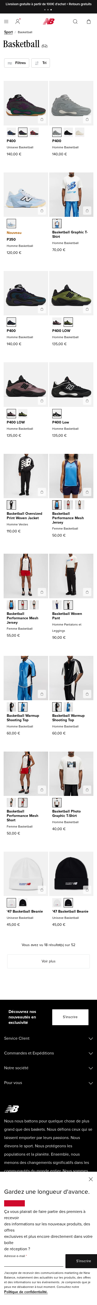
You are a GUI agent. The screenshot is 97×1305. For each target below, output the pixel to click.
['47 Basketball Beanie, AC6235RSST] (11, 903)
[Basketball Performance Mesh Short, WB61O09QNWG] (11, 803)
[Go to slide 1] (45, 10)
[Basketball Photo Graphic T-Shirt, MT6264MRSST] (57, 803)
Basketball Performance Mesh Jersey (68, 518)
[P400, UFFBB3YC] (11, 133)
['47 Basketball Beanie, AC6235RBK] (22, 903)
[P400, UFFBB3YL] (22, 133)
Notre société (16, 1068)
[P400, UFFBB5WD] (57, 133)
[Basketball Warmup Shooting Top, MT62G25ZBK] (11, 707)
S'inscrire (70, 1017)
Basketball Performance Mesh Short (22, 815)
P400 (11, 141)
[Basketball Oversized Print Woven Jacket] (42, 492)
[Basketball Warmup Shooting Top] (42, 694)
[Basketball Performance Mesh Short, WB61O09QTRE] (22, 803)
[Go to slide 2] (48, 10)
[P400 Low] (87, 401)
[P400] (42, 119)
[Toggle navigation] (6, 21)
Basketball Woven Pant (67, 616)
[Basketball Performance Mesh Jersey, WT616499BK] (68, 505)
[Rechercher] (75, 21)
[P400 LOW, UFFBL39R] (68, 322)
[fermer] (91, 1179)
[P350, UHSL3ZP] (11, 224)
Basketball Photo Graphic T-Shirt (66, 813)
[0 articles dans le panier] (89, 21)
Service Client (16, 1038)
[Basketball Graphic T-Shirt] (87, 210)
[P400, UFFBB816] (68, 133)
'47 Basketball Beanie (25, 911)
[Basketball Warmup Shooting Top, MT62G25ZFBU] (22, 707)
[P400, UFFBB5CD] (11, 322)
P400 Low (60, 422)
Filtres (19, 63)
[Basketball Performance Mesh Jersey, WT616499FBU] (57, 505)
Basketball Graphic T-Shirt (70, 234)
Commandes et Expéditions (29, 1053)
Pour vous (13, 1082)
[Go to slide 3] (51, 10)
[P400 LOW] (87, 309)
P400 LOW (61, 331)
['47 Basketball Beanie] (42, 890)
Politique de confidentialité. (26, 1292)
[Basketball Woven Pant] (87, 592)
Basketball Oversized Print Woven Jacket (24, 515)
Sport (8, 32)
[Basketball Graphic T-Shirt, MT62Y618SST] (57, 224)
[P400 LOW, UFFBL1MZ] (57, 322)
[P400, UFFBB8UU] (79, 133)
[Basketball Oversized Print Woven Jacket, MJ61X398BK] (11, 505)
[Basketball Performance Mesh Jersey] (87, 492)
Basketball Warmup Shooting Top (23, 717)
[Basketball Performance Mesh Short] (42, 790)
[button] (17, 21)
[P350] (42, 210)
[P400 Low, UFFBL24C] (57, 414)
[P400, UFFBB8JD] (34, 133)
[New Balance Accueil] (48, 21)
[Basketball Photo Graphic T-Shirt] (87, 790)
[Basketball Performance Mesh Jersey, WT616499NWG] (79, 505)
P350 (11, 239)
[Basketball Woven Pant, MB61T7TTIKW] (57, 605)
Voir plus (49, 961)
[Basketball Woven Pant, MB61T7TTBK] (68, 605)
